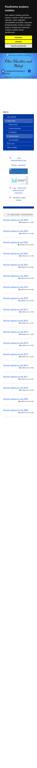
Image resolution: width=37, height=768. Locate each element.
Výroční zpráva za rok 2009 (15, 399)
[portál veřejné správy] (18, 171)
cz (8, 215)
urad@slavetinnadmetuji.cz (15, 71)
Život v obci (19, 100)
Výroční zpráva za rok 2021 (15, 265)
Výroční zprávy (13, 136)
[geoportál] (18, 165)
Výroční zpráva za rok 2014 (15, 343)
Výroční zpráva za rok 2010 (15, 388)
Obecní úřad (18, 92)
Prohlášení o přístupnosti (22, 77)
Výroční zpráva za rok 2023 (15, 242)
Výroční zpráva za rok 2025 (15, 220)
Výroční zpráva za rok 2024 (15, 231)
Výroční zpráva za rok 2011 (15, 377)
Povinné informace (15, 128)
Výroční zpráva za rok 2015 (15, 332)
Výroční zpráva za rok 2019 (15, 287)
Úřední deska (13, 124)
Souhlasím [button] (18, 37)
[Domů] (18, 55)
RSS (33, 77)
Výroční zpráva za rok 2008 (15, 410)
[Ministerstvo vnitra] (18, 180)
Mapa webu (8, 77)
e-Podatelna (13, 132)
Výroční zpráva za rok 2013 (15, 354)
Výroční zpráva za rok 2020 (15, 276)
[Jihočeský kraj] (18, 159)
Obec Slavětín (18, 85)
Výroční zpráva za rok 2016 (15, 321)
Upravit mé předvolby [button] (18, 46)
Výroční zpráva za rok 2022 (15, 253)
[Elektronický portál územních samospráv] (18, 190)
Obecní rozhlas (18, 107)
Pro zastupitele (13, 140)
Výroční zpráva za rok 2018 (15, 298)
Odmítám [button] (18, 42)
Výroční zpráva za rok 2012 (15, 365)
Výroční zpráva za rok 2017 (15, 309)
